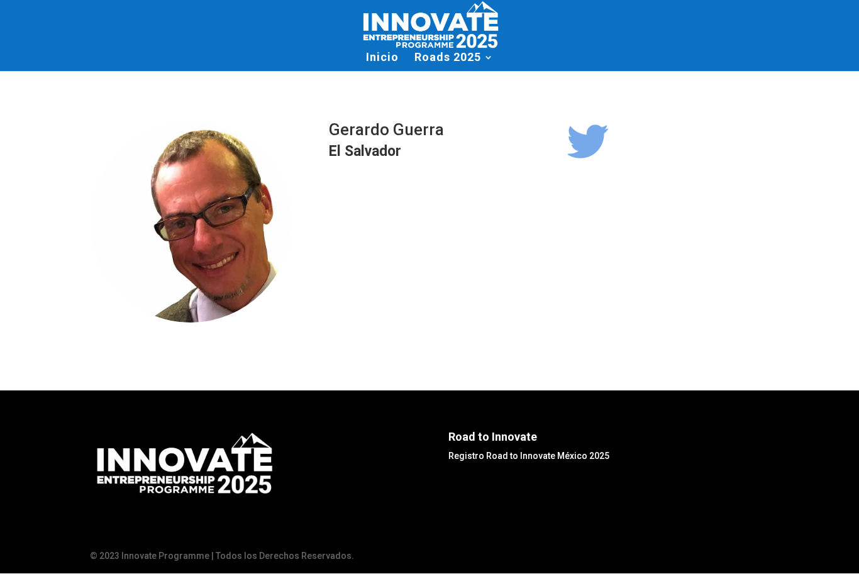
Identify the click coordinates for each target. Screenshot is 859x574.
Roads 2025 (447, 58)
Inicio (382, 58)
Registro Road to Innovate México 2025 (528, 456)
